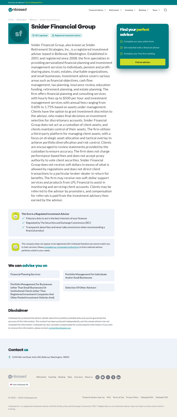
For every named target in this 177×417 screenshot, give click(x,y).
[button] (97, 10)
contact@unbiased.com (60, 328)
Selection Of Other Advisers (80, 287)
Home (11, 19)
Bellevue (33, 19)
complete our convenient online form (61, 247)
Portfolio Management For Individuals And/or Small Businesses (86, 276)
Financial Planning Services (25, 274)
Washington (21, 19)
